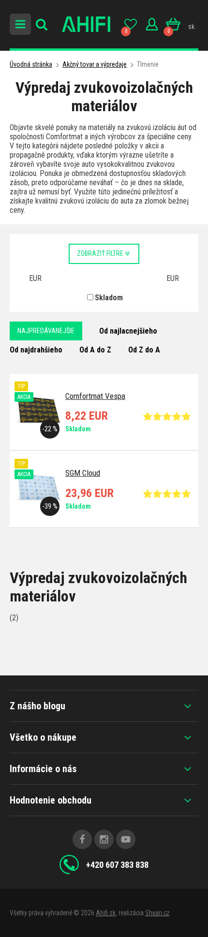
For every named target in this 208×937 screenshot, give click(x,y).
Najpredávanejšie (45, 331)
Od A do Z (95, 349)
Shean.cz (157, 913)
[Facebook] (82, 839)
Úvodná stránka (31, 64)
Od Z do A (144, 349)
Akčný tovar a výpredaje (94, 64)
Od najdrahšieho (36, 349)
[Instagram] (104, 839)
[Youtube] (125, 839)
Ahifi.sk (106, 913)
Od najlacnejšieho (128, 331)
